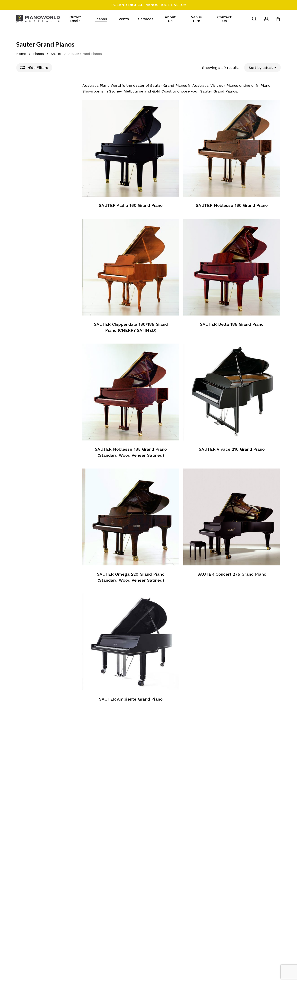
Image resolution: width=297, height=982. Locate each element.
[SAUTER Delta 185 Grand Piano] (231, 267)
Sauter (56, 54)
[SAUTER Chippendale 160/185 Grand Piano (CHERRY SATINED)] (130, 267)
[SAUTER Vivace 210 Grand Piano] (231, 392)
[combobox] (262, 67)
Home (21, 54)
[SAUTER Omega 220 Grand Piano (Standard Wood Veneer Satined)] (130, 517)
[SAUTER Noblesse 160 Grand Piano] (231, 148)
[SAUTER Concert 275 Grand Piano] (231, 517)
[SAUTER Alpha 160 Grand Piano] (130, 148)
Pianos (38, 54)
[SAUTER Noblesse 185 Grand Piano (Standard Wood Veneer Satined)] (130, 392)
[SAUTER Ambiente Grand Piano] (130, 641)
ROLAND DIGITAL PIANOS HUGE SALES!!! (148, 5)
